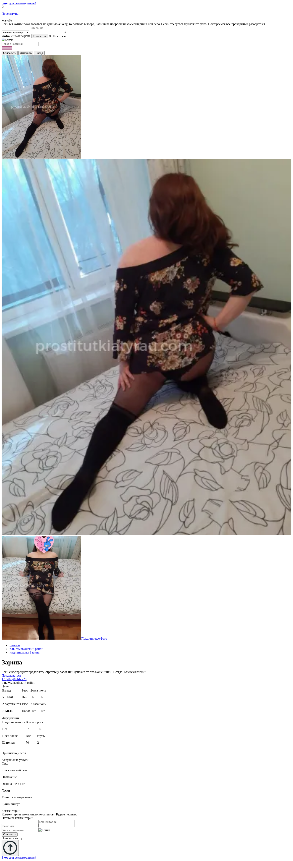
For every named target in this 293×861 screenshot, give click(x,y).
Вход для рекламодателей (19, 3)
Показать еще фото (94, 638)
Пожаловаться (11, 675)
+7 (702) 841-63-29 (14, 679)
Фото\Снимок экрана (16, 36)
